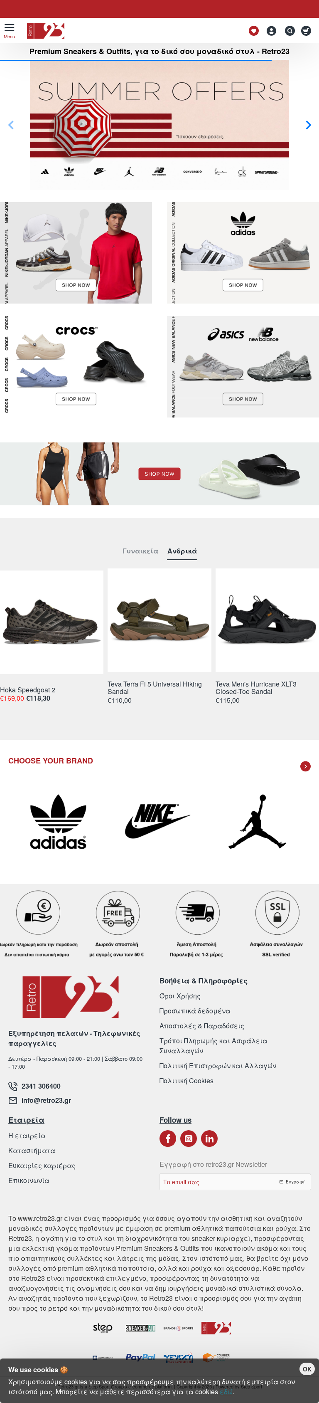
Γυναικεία (140, 551)
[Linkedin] (209, 1138)
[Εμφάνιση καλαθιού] (307, 30)
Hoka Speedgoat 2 (27, 690)
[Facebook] (168, 1138)
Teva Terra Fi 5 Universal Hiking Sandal (155, 687)
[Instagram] (188, 1138)
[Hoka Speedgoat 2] (51, 622)
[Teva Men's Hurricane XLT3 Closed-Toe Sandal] (267, 620)
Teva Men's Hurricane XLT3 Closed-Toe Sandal (256, 687)
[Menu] (9, 30)
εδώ (226, 1391)
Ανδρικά (182, 551)
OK (307, 1369)
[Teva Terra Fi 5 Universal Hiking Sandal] (159, 620)
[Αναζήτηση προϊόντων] (288, 30)
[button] (308, 124)
